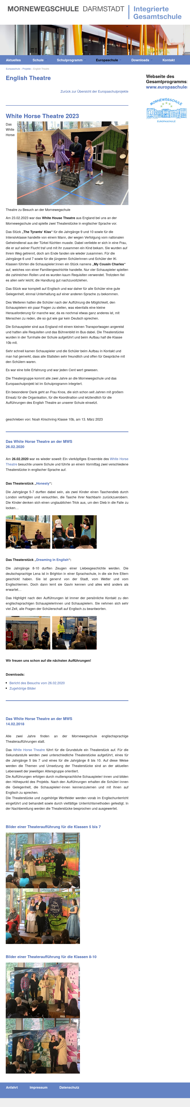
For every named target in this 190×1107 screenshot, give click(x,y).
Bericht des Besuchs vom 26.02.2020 (37, 682)
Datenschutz (69, 1087)
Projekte (26, 68)
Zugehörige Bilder (22, 688)
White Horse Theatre (29, 749)
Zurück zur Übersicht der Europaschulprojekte (94, 91)
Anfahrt (12, 1087)
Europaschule (107, 60)
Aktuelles (13, 60)
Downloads (140, 60)
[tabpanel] (95, 40)
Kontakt (169, 60)
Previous (24, 38)
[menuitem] (13, 60)
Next (166, 38)
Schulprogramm (70, 60)
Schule (38, 60)
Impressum (39, 1087)
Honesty (42, 483)
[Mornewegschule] (95, 11)
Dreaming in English (52, 559)
